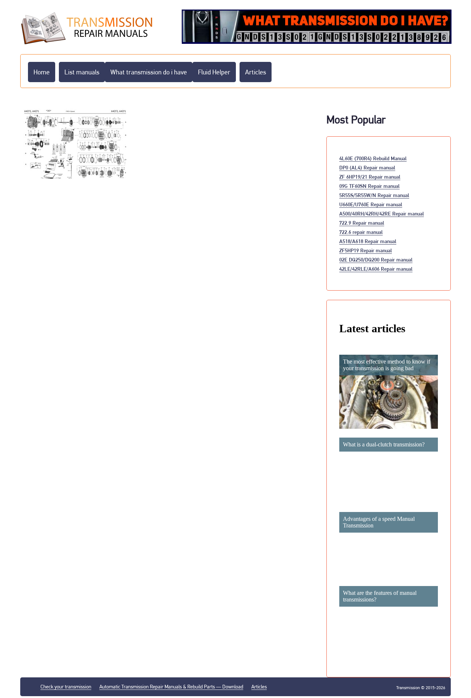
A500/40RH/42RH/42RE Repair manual (381, 213)
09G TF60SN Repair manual (369, 186)
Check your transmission (65, 687)
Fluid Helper (214, 72)
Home (41, 72)
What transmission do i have (148, 72)
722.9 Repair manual (361, 223)
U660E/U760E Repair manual (370, 204)
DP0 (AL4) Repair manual (367, 167)
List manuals (81, 72)
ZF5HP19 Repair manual (365, 250)
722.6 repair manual (361, 232)
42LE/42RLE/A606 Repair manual (375, 269)
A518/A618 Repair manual (367, 241)
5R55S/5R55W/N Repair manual (374, 195)
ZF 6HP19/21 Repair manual (369, 176)
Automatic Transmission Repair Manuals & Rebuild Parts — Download (171, 687)
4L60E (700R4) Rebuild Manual (373, 158)
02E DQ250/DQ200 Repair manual (375, 259)
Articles (255, 72)
